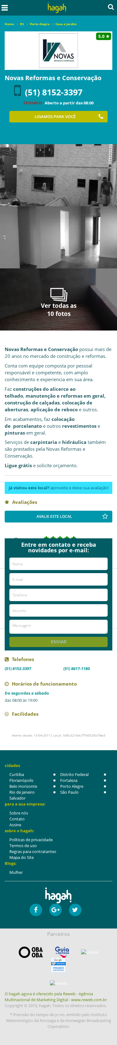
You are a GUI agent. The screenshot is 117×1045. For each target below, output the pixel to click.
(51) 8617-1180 (76, 668)
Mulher (16, 872)
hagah (56, 7)
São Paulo (69, 792)
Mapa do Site (21, 857)
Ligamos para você (55, 116)
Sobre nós (18, 813)
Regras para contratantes (32, 851)
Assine (15, 825)
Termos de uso (23, 845)
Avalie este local (54, 516)
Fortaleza (68, 780)
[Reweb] (58, 983)
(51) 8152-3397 (53, 92)
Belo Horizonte (23, 786)
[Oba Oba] (31, 952)
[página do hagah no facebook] (36, 910)
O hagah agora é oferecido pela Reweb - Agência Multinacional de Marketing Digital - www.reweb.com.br (56, 996)
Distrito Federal (74, 774)
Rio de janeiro (22, 792)
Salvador (17, 798)
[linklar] (90, 952)
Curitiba (16, 774)
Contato (17, 819)
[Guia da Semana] (62, 952)
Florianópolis (21, 780)
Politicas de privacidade (31, 839)
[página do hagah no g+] (55, 910)
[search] (111, 7)
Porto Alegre (71, 786)
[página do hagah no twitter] (75, 910)
